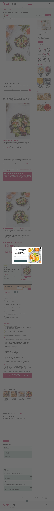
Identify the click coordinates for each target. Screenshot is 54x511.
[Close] (40, 248)
